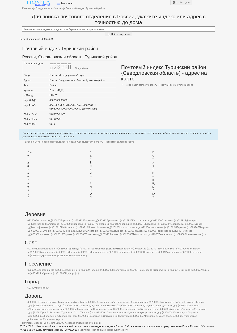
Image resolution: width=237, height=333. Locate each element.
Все (29, 152)
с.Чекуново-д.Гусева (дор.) (157, 315)
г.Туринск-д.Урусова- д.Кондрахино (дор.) (155, 305)
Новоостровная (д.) (130, 227)
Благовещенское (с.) (47, 248)
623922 (187, 252)
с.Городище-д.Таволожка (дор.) (60, 315)
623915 (114, 223)
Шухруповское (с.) (76, 255)
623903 (68, 223)
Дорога (64, 141)
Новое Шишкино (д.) (99, 227)
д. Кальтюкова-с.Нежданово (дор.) (93, 309)
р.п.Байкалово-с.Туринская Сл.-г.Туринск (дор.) (69, 312)
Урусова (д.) (70, 234)
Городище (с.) (75, 248)
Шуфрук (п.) (72, 273)
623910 (86, 252)
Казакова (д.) (38, 223)
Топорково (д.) (164, 230)
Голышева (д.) (170, 220)
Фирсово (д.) (116, 234)
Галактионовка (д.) (142, 220)
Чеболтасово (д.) (141, 234)
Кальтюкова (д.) (55, 223)
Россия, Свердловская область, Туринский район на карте (101, 141)
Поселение (46, 141)
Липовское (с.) (126, 252)
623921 (172, 227)
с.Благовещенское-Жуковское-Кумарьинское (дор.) (134, 312)
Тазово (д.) (142, 230)
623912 (102, 220)
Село (37, 141)
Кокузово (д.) (103, 223)
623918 (84, 227)
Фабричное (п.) (48, 273)
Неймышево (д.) (70, 227)
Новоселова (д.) (159, 227)
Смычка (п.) (185, 269)
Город (56, 141)
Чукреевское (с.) (48, 255)
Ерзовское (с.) (126, 248)
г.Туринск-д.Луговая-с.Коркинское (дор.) (100, 305)
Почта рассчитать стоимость (140, 84)
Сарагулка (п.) (162, 269)
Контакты (84, 329)
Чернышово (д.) (169, 234)
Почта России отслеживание (176, 84)
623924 (91, 223)
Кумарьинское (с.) (49, 252)
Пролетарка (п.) (121, 269)
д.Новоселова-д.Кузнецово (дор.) (140, 309)
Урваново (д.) (47, 234)
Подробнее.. (82, 68)
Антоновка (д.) (44, 220)
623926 (80, 220)
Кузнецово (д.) (177, 223)
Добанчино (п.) (72, 269)
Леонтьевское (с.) (100, 252)
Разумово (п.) (146, 269)
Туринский (95, 322)
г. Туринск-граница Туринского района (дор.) (61, 302)
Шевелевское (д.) (196, 234)
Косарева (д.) (152, 223)
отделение (121, 34)
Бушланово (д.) (115, 220)
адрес (183, 2)
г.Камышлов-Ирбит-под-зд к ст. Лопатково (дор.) (122, 302)
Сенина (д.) (70, 230)
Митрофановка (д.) (42, 227)
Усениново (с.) (175, 252)
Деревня (30, 141)
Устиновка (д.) (93, 234)
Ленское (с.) (75, 252)
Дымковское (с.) (101, 248)
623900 (31, 220)
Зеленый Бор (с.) (168, 248)
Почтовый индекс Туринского (38, 322)
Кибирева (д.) (79, 223)
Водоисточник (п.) (46, 269)
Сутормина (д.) (94, 230)
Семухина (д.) (48, 230)
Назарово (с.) (150, 252)
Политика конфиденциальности (110, 329)
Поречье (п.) (97, 269)
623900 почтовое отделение (72, 322)
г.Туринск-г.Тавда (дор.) (55, 305)
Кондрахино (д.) (128, 223)
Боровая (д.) (91, 220)
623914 (87, 248)
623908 (157, 220)
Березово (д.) (68, 220)
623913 (141, 223)
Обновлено (207, 326)
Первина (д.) (183, 227)
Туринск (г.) (42, 287)
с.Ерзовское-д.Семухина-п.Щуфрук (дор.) (110, 315)
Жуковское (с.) (142, 248)
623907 (195, 227)
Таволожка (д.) (119, 230)
